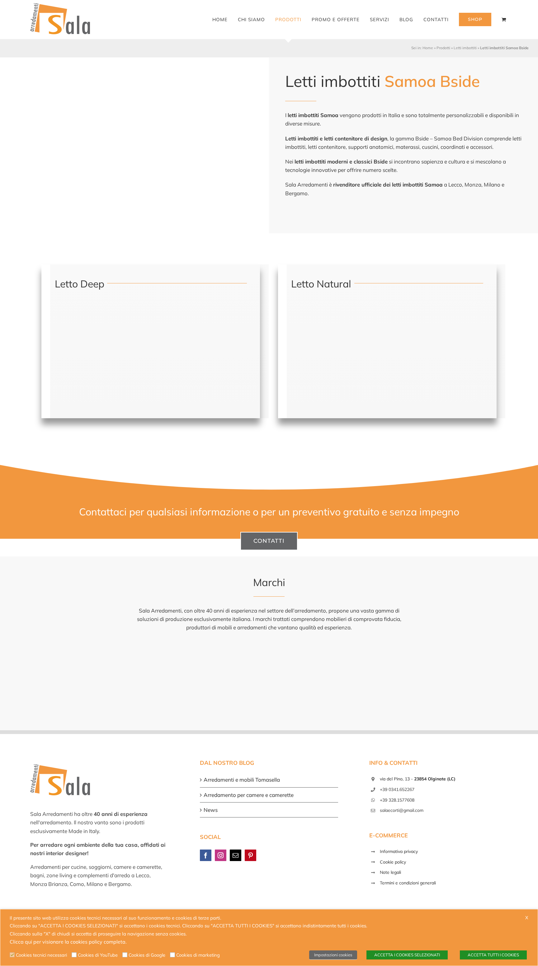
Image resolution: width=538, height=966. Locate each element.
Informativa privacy (399, 851)
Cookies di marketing (198, 955)
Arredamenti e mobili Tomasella (242, 779)
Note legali (390, 872)
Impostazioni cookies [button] (333, 954)
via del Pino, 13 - (417, 779)
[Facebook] (205, 855)
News (211, 810)
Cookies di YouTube (98, 955)
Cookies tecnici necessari (41, 955)
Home (427, 47)
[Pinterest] (250, 855)
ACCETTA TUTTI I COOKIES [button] (493, 954)
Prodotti (443, 47)
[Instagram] (220, 855)
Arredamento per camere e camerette (249, 795)
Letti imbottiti (465, 47)
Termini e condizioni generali (408, 883)
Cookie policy (393, 862)
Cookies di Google (147, 955)
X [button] (526, 918)
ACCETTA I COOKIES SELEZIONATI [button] (407, 954)
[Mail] (235, 855)
